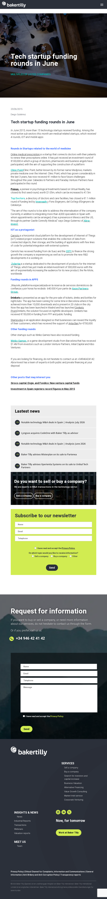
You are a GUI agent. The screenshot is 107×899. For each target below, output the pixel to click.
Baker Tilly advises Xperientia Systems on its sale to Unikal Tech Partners (54, 466)
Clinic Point (17, 170)
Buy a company (43, 495)
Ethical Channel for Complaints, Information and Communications (55, 872)
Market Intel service (73, 795)
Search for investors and (75, 776)
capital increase (71, 779)
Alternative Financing (73, 787)
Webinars (18, 829)
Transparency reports (70, 875)
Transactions (20, 825)
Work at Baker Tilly (69, 832)
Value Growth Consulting (75, 791)
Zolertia (16, 263)
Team (19, 846)
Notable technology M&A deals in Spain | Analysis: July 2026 (53, 422)
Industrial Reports (22, 821)
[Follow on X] (69, 812)
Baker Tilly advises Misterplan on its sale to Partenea (49, 454)
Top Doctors (18, 198)
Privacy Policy (17, 872)
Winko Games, (19, 340)
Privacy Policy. (68, 548)
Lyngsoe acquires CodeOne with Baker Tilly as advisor (49, 433)
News (19, 816)
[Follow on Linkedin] (63, 812)
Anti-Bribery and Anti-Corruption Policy (41, 875)
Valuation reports (22, 833)
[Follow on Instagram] (58, 812)
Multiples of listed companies (31, 74)
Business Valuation (73, 783)
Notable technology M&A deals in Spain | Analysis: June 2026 (53, 443)
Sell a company (24, 495)
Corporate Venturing (73, 799)
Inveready (41, 201)
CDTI (69, 251)
